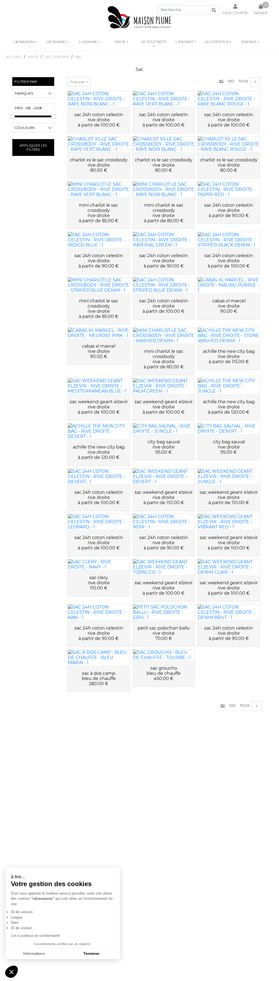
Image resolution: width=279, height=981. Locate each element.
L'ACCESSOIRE (57, 57)
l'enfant (184, 42)
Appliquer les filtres (33, 147)
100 (231, 81)
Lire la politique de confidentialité (35, 936)
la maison (23, 42)
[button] (11, 971)
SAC (78, 57)
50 (221, 81)
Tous (243, 81)
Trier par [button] (78, 82)
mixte (120, 42)
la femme (55, 42)
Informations (34, 953)
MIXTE (33, 57)
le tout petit (153, 42)
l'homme (88, 42)
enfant (248, 42)
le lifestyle (217, 42)
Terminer (91, 953)
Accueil (13, 57)
